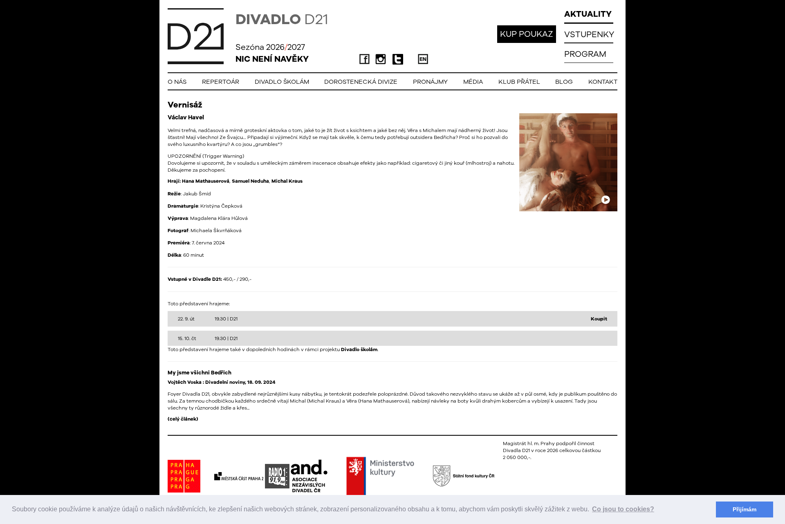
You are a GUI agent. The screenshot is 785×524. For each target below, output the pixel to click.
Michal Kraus (287, 181)
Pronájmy (430, 81)
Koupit (599, 319)
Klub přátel (519, 81)
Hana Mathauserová (205, 181)
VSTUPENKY (589, 34)
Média (473, 81)
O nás (177, 81)
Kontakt (602, 81)
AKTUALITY (588, 13)
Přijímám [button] (744, 509)
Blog (564, 81)
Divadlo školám (282, 81)
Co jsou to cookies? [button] (623, 509)
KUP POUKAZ (526, 33)
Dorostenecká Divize (360, 81)
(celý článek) (183, 419)
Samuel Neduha (250, 181)
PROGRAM (585, 53)
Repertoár (220, 81)
